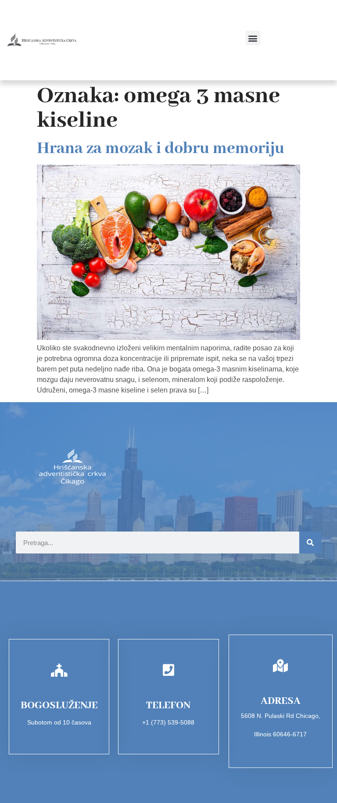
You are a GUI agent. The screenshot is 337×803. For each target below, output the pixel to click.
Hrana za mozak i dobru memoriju (160, 148)
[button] (253, 38)
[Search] (310, 542)
